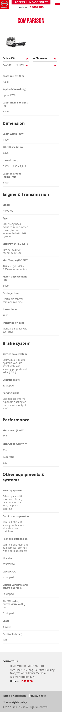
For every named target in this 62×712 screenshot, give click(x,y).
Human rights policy (15, 702)
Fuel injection (11, 293)
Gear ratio (8, 457)
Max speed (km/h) (13, 430)
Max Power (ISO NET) (15, 243)
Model (6, 204)
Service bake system (15, 354)
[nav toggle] (57, 4)
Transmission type (13, 322)
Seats (6, 620)
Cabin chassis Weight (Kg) (15, 104)
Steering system (12, 490)
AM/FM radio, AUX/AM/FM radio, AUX (14, 604)
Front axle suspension (16, 516)
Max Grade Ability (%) (15, 443)
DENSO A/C (9, 571)
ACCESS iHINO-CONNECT (31, 2)
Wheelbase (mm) (13, 147)
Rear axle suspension (15, 538)
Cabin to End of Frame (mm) (12, 175)
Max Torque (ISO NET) (15, 260)
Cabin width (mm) (13, 133)
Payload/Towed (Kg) (14, 89)
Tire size (7, 558)
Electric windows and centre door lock (15, 586)
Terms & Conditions (14, 695)
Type (5, 218)
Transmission (10, 309)
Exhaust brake (11, 379)
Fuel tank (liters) (12, 634)
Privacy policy (38, 695)
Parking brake (11, 393)
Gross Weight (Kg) (13, 76)
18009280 (36, 7)
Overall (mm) (10, 160)
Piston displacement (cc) (15, 278)
